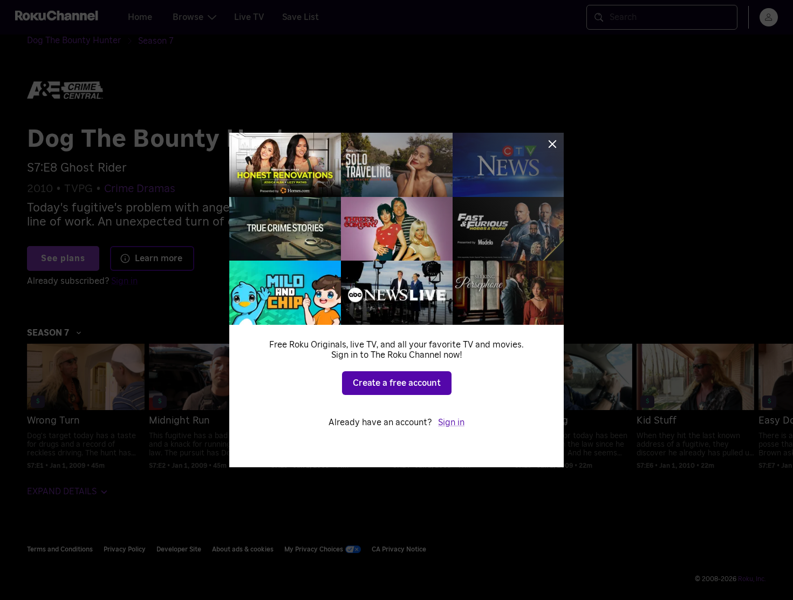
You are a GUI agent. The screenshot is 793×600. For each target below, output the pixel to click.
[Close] (552, 144)
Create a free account (397, 383)
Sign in (451, 422)
